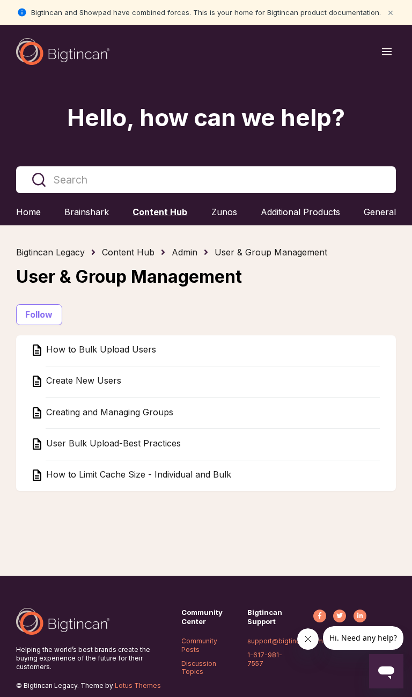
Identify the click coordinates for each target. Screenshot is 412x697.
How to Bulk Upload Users (99, 349)
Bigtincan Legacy (50, 252)
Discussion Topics (198, 667)
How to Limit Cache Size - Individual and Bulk (137, 474)
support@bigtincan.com (285, 641)
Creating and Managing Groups (108, 412)
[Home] (62, 51)
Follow (39, 314)
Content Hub (128, 252)
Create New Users (82, 381)
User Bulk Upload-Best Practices (112, 443)
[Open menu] (387, 51)
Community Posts (199, 645)
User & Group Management (271, 252)
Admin (184, 252)
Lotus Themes (138, 685)
